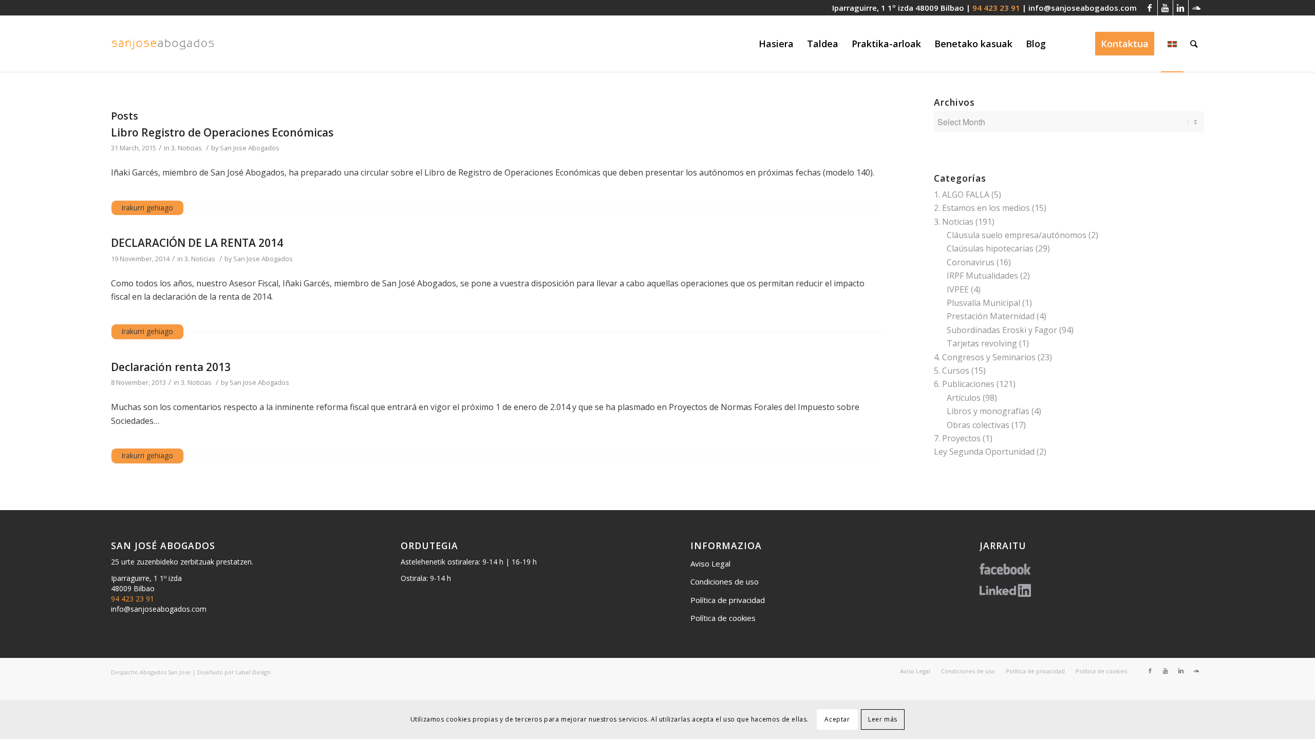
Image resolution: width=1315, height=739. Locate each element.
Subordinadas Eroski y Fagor (1002, 330)
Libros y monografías (988, 411)
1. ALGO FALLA (961, 194)
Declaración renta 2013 (171, 367)
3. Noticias (186, 147)
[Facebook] (1149, 7)
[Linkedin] (1180, 7)
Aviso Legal (710, 563)
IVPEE (958, 289)
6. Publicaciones (964, 384)
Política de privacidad (727, 600)
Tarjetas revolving (982, 343)
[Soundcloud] (1196, 7)
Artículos (964, 397)
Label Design (253, 672)
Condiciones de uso (724, 581)
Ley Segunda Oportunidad (984, 451)
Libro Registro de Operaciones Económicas (222, 132)
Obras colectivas (978, 425)
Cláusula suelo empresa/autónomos (1016, 235)
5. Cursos (951, 370)
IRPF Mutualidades (982, 275)
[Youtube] (1165, 7)
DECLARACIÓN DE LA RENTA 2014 (197, 243)
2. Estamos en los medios (982, 207)
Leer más (882, 719)
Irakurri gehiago (147, 207)
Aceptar (837, 719)
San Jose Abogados (249, 147)
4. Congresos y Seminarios (985, 357)
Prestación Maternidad (991, 316)
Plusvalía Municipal (983, 302)
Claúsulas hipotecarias (990, 248)
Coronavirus (970, 262)
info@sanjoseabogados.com (1082, 8)
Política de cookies (723, 618)
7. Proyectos (957, 438)
